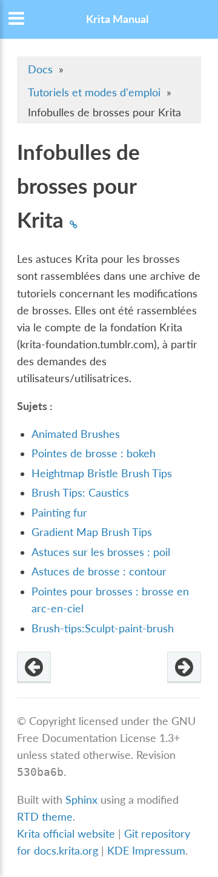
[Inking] (34, 667)
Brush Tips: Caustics (80, 492)
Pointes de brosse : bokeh (93, 453)
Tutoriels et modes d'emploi (94, 92)
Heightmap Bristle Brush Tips (101, 473)
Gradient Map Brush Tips (91, 532)
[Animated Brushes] (184, 667)
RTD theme (45, 816)
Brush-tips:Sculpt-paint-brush (102, 628)
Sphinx (81, 799)
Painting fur (59, 512)
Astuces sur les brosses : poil (100, 552)
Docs (40, 69)
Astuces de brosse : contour (99, 571)
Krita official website (66, 833)
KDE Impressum (146, 850)
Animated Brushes (75, 434)
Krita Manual (117, 19)
